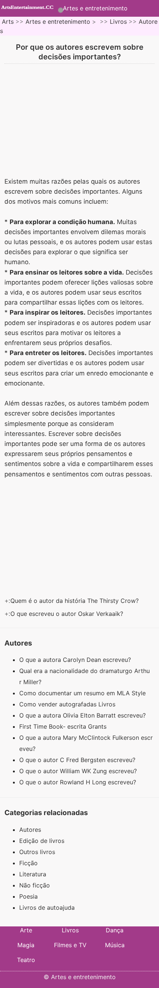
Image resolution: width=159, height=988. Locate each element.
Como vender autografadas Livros (68, 704)
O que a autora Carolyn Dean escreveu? (76, 659)
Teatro (26, 960)
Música (115, 945)
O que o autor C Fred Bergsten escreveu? (78, 760)
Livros (118, 21)
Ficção (28, 863)
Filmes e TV (70, 945)
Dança (115, 930)
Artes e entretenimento (95, 8)
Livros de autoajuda (47, 907)
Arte (26, 930)
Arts (8, 21)
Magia (25, 945)
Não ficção (34, 885)
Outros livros (37, 852)
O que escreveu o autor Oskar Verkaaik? (67, 613)
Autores (30, 829)
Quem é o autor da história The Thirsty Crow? (75, 600)
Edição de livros (41, 840)
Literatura (32, 874)
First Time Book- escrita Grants (63, 726)
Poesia (28, 896)
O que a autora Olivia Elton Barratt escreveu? (83, 715)
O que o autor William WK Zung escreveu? (79, 771)
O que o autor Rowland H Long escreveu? (78, 782)
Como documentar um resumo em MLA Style (83, 693)
